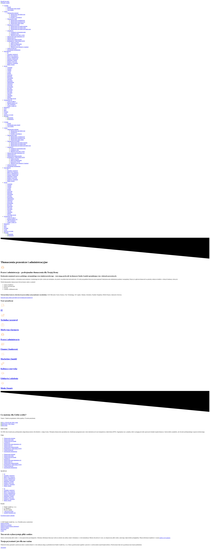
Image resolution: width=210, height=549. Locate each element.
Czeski (9, 72)
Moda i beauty (11, 64)
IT (7, 53)
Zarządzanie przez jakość (13, 8)
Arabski (9, 69)
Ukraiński (9, 95)
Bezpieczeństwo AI (12, 103)
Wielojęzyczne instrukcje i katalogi (19, 47)
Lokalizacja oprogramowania (18, 32)
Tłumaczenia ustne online (17, 23)
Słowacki (9, 91)
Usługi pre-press (14, 42)
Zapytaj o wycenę (8, 115)
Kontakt (6, 112)
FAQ (5, 109)
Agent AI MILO (11, 101)
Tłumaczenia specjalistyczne (17, 14)
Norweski (9, 85)
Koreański (10, 81)
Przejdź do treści (5, 1)
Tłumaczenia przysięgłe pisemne (18, 26)
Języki (5, 66)
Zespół (9, 7)
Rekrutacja (7, 107)
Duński (9, 73)
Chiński (9, 70)
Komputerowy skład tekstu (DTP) (16, 41)
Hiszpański (10, 78)
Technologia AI (8, 100)
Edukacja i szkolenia (12, 63)
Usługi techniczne (11, 48)
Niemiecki (10, 84)
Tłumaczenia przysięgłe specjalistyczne (20, 29)
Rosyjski (9, 88)
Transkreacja (13, 16)
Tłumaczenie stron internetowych (15, 36)
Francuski (9, 75)
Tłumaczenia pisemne (12, 13)
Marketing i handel (12, 60)
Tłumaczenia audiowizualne (14, 39)
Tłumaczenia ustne (12, 19)
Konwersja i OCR (15, 45)
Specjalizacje (7, 51)
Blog (5, 110)
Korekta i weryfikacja (16, 17)
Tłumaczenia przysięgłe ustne (18, 27)
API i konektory (11, 104)
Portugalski (10, 86)
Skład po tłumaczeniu (16, 44)
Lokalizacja (10, 30)
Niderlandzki (10, 82)
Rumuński (10, 89)
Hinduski (9, 76)
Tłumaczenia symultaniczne (17, 20)
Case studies (10, 10)
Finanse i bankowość (12, 58)
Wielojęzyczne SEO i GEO (17, 35)
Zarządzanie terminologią (13, 50)
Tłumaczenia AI (11, 38)
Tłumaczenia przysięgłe (13, 24)
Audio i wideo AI (11, 106)
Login (5, 113)
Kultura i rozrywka (12, 61)
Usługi (5, 11)
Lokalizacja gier (14, 33)
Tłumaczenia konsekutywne (17, 22)
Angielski (9, 67)
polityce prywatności (164, 538)
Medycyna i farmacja (12, 55)
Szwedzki (9, 92)
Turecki (9, 94)
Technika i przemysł (12, 54)
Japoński (9, 79)
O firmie (6, 5)
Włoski (9, 97)
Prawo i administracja (12, 57)
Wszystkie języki (11, 98)
